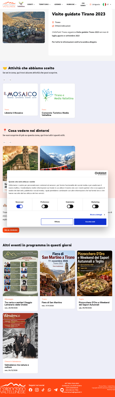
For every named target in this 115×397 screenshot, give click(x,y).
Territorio (44, 4)
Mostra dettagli (96, 215)
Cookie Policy (111, 386)
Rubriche (70, 4)
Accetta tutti (90, 222)
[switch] (45, 206)
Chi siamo (83, 4)
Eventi (30, 4)
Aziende (57, 4)
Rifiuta (57, 222)
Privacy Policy (103, 386)
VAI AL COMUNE (10, 230)
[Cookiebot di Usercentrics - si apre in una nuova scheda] (96, 173)
